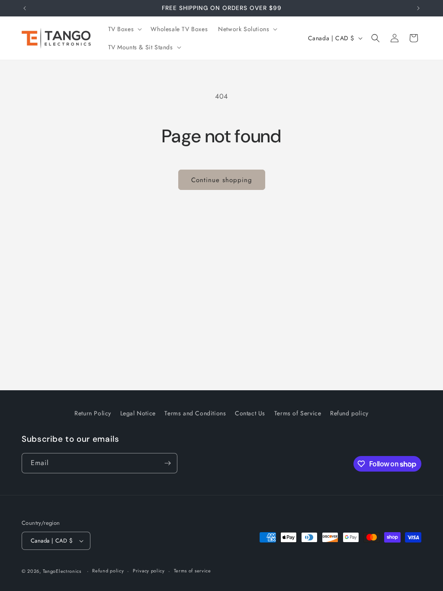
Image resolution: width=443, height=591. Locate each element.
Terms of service (192, 570)
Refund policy (349, 413)
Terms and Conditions (195, 413)
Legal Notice (138, 413)
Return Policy (92, 413)
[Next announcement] (418, 8)
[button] (124, 29)
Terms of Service (297, 413)
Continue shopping (221, 180)
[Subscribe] (167, 463)
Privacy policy (149, 570)
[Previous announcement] (24, 8)
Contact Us (250, 413)
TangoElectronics (62, 571)
